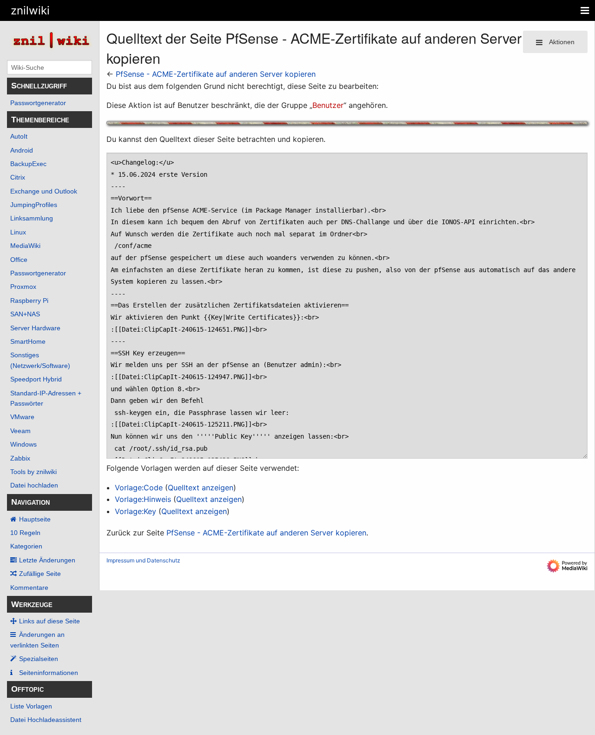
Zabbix (20, 458)
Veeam (20, 430)
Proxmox (23, 286)
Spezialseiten (38, 658)
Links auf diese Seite (49, 621)
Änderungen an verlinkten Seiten (37, 639)
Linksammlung (31, 218)
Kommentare (29, 587)
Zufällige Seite (40, 573)
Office (18, 259)
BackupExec (28, 163)
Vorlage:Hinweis (143, 499)
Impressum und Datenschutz (143, 560)
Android (21, 150)
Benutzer (328, 105)
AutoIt (18, 136)
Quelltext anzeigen (200, 487)
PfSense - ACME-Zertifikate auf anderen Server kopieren (216, 74)
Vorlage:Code (139, 487)
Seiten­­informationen (48, 672)
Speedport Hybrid (36, 379)
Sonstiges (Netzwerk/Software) (40, 360)
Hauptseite (35, 519)
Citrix (17, 177)
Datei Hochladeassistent (45, 719)
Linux (18, 232)
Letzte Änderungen (47, 560)
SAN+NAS (25, 314)
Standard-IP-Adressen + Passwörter (45, 398)
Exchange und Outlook (43, 191)
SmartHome (28, 341)
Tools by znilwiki (33, 471)
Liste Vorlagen (31, 706)
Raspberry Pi (29, 300)
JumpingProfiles (33, 204)
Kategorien (26, 546)
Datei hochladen (34, 485)
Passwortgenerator (38, 103)
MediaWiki (25, 245)
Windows (23, 444)
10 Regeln (25, 532)
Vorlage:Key (135, 511)
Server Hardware (35, 328)
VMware (22, 417)
